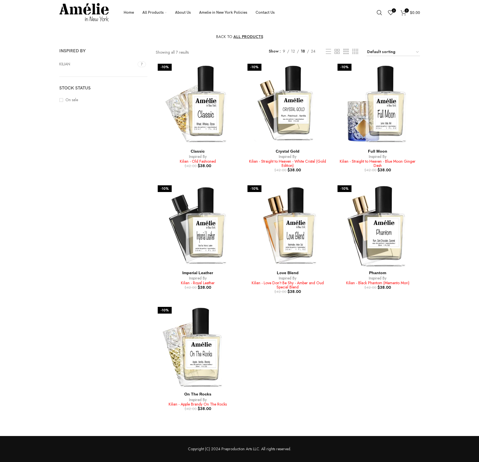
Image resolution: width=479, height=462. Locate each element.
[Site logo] (84, 12)
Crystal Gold (287, 151)
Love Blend (288, 273)
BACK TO (239, 36)
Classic (198, 151)
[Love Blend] (288, 225)
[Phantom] (378, 225)
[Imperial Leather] (198, 225)
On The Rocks (197, 394)
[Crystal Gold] (288, 104)
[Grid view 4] (355, 51)
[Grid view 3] (346, 51)
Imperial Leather (197, 273)
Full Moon (377, 151)
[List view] (328, 51)
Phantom (377, 273)
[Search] (379, 12)
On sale (71, 100)
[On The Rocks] (198, 347)
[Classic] (198, 104)
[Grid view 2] (337, 51)
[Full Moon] (378, 104)
